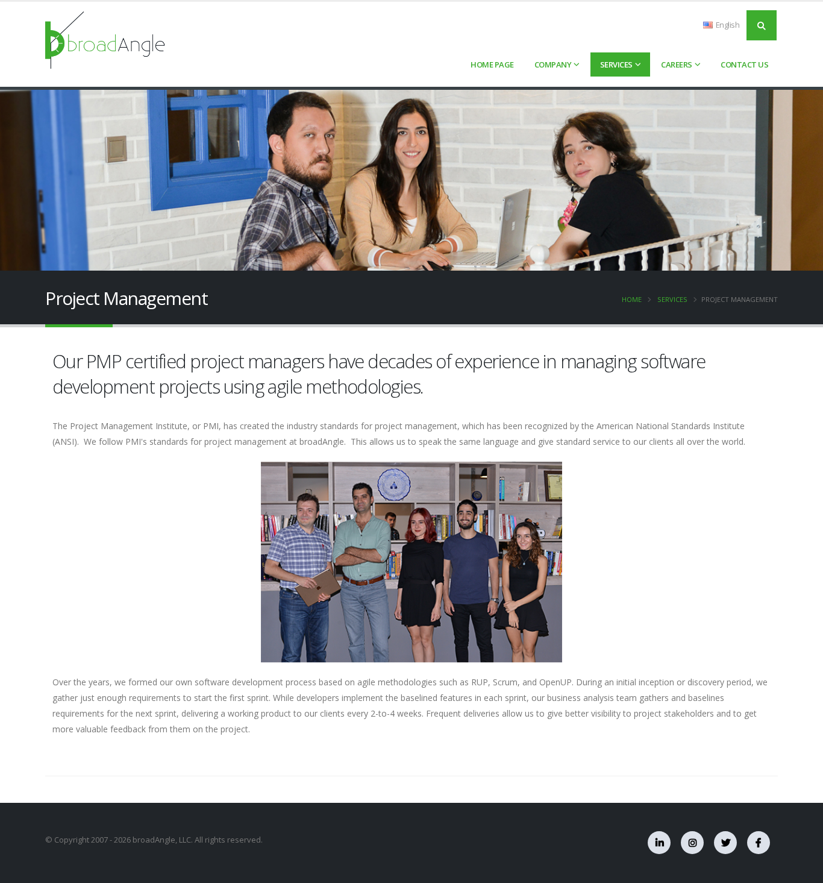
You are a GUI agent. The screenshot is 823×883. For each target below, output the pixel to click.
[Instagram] (692, 842)
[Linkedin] (659, 842)
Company (553, 64)
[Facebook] (758, 842)
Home (632, 299)
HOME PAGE (492, 64)
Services (616, 64)
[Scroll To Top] (802, 869)
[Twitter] (725, 842)
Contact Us (744, 64)
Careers (676, 64)
